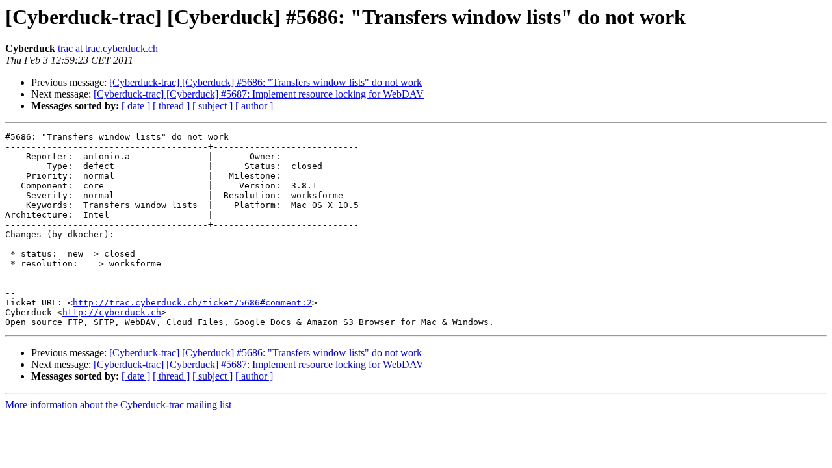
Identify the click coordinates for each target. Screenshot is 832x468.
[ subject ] (212, 105)
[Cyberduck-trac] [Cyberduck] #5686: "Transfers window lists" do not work (265, 82)
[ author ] (254, 105)
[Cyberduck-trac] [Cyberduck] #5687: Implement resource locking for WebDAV (259, 93)
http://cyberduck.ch (111, 312)
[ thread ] (171, 105)
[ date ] (136, 105)
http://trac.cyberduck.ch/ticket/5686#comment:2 (192, 302)
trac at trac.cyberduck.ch (108, 48)
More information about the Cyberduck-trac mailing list (118, 404)
